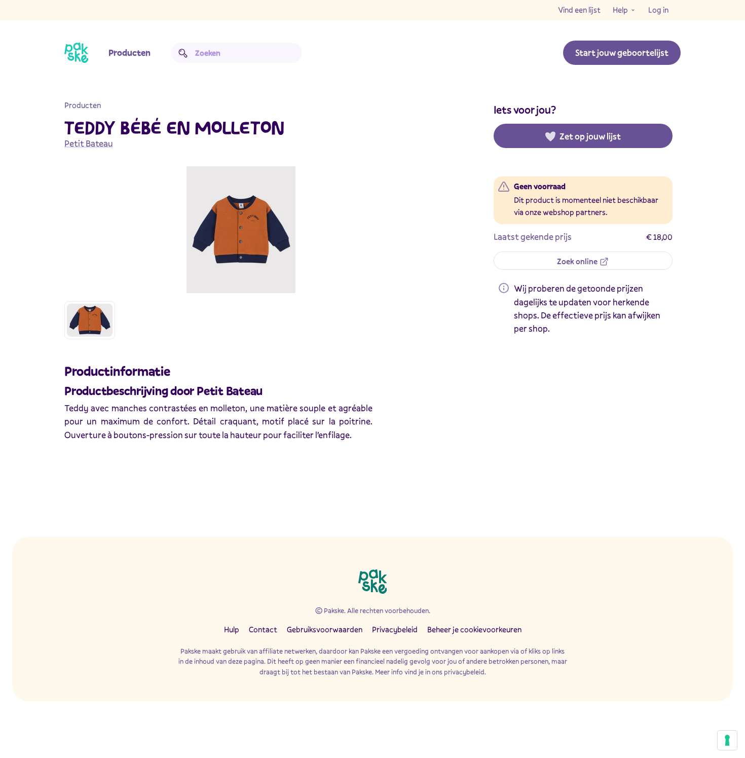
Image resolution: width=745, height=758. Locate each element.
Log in (658, 10)
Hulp (231, 629)
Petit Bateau (88, 143)
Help (620, 10)
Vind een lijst (579, 10)
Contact (263, 629)
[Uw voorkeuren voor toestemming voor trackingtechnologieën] (727, 740)
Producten (129, 52)
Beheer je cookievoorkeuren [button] (474, 629)
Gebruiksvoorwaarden (324, 629)
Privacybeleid (395, 629)
